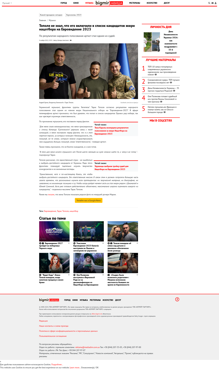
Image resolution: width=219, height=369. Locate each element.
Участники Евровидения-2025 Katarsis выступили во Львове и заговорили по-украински (86, 247)
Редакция (43, 321)
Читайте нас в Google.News (89, 200)
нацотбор (74, 211)
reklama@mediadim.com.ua (87, 347)
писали (51, 194)
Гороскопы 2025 (73, 15)
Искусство (152, 3)
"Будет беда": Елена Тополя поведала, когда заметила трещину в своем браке (51, 279)
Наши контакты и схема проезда (53, 326)
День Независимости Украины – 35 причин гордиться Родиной (163, 89)
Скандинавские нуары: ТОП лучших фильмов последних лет (164, 81)
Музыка (89, 3)
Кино (76, 3)
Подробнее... (57, 364)
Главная (42, 20)
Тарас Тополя (63, 211)
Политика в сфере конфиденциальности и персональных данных (68, 331)
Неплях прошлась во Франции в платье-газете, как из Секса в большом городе (162, 110)
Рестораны (134, 3)
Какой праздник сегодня (51, 15)
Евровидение (50, 211)
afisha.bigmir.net (97, 314)
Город (64, 3)
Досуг (167, 3)
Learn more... (75, 367)
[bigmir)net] (103, 3)
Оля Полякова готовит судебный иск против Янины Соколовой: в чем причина (162, 99)
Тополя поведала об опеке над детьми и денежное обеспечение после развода (119, 247)
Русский (6, 3)
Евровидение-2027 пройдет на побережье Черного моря (51, 245)
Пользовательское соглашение (53, 336)
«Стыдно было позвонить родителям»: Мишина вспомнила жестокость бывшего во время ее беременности (118, 280)
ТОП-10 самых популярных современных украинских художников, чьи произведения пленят (162, 70)
